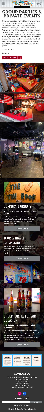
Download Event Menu (9, 58)
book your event (8, 49)
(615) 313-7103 (24, 385)
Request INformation (22, 229)
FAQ (20, 58)
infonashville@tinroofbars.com (22, 387)
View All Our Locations (22, 405)
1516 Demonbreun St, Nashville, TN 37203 (22, 377)
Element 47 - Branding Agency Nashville (22, 409)
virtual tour (6, 53)
